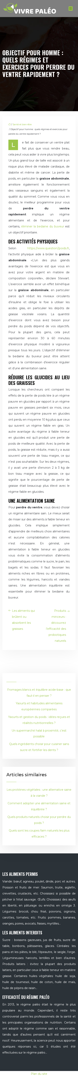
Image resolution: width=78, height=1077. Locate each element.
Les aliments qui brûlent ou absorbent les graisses (23, 620)
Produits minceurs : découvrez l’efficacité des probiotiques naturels (56, 626)
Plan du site (39, 1074)
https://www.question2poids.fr (48, 248)
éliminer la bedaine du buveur (42, 226)
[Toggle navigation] (70, 8)
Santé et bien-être (22, 124)
